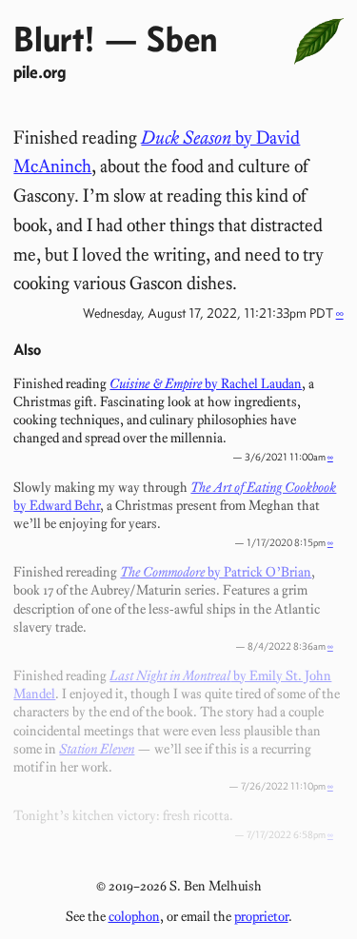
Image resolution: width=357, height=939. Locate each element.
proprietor (261, 916)
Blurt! (54, 38)
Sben (182, 38)
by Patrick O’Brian (215, 571)
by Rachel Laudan (205, 383)
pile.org (39, 72)
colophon (134, 916)
